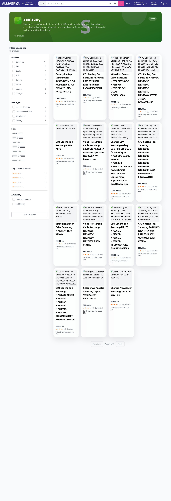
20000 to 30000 (18, 151)
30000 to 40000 (18, 156)
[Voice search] (110, 3)
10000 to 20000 (18, 147)
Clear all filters (29, 214)
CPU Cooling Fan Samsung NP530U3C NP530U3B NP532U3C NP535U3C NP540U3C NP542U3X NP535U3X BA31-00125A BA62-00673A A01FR (147, 159)
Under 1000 (17, 133)
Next (120, 344)
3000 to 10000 (18, 142)
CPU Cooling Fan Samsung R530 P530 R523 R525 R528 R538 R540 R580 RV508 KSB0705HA (93, 81)
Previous (97, 344)
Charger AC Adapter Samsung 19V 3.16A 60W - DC (121, 291)
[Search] (121, 3)
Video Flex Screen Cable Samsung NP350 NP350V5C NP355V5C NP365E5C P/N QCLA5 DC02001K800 (120, 85)
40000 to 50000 (18, 160)
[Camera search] (115, 3)
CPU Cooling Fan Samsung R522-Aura (64, 145)
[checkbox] (13, 62)
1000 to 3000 (17, 138)
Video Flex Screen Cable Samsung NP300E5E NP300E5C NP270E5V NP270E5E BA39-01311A (92, 234)
